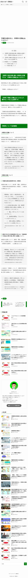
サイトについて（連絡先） (14, 573)
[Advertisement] (14, 20)
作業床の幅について (11, 65)
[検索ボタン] (23, 1)
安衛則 (4, 42)
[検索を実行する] (25, 563)
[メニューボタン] (26, 1)
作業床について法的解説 (10, 61)
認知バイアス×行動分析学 (14, 405)
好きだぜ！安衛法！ (7, 1)
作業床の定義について (12, 63)
